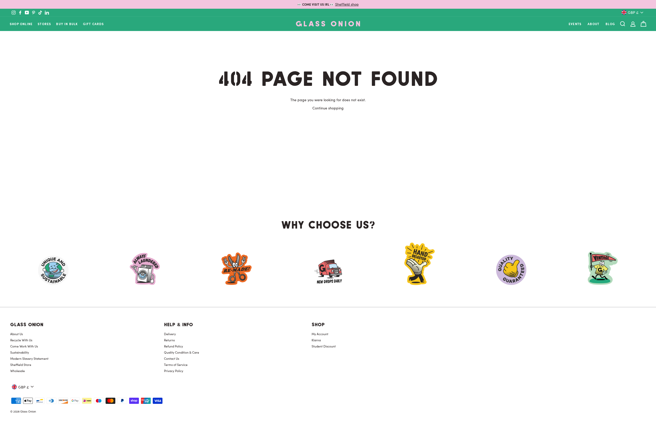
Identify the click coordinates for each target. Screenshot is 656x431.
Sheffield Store (20, 364)
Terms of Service (176, 364)
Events (575, 24)
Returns (169, 340)
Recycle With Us (21, 340)
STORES (44, 24)
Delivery (170, 333)
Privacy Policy (173, 370)
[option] (328, 4)
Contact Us (171, 358)
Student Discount (324, 346)
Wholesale (17, 370)
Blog (610, 24)
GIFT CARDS (93, 24)
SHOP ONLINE (21, 24)
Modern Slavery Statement (29, 358)
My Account (320, 333)
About (593, 24)
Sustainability (19, 352)
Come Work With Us (24, 346)
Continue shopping (328, 107)
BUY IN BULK (67, 24)
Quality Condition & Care (181, 352)
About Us (16, 333)
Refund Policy (173, 346)
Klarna (316, 340)
